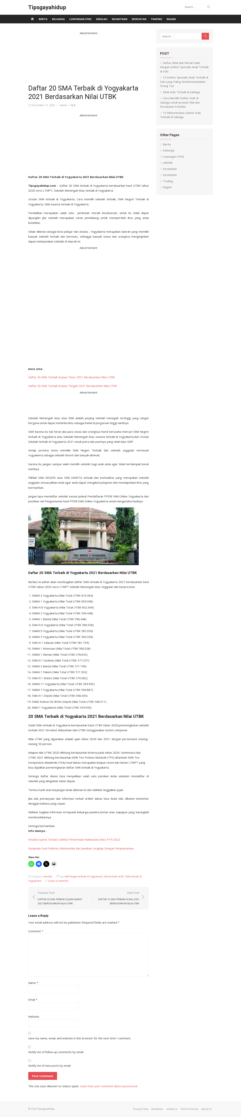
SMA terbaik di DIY (114, 876)
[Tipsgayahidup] (32, 19)
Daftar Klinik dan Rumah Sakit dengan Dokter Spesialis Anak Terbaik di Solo (184, 67)
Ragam (171, 19)
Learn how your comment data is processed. (109, 1086)
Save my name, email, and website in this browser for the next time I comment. (79, 1038)
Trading (156, 19)
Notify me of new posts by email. (49, 1065)
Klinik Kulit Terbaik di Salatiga (181, 92)
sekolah (101, 19)
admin (63, 105)
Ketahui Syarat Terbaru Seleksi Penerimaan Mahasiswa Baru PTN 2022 (74, 839)
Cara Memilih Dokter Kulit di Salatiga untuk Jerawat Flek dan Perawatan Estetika (180, 102)
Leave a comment (58, 880)
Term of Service (189, 1109)
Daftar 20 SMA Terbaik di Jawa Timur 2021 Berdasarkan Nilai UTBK (71, 377)
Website (33, 1016)
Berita (43, 19)
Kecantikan (119, 19)
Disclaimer (157, 1109)
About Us (206, 1109)
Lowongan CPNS (80, 19)
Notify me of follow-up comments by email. (56, 1052)
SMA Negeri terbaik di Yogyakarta (83, 876)
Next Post (118, 898)
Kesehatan (139, 19)
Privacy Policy (141, 1109)
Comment (35, 931)
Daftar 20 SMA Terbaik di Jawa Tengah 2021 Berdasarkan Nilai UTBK (72, 386)
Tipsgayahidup (47, 7)
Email (32, 999)
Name (33, 983)
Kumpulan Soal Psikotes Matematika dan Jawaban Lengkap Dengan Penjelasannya (81, 848)
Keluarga (58, 19)
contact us (172, 1109)
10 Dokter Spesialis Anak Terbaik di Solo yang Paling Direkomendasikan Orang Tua (184, 81)
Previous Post (60, 898)
